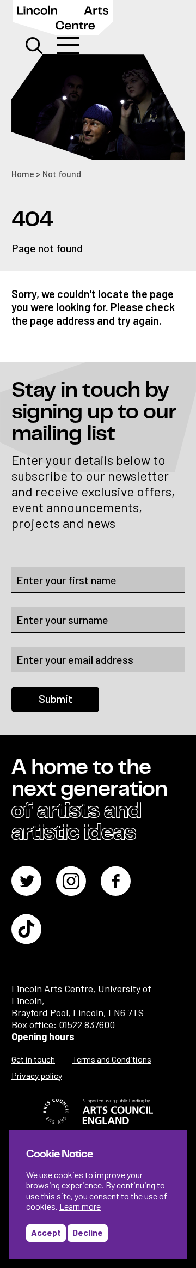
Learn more (80, 1206)
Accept (46, 1232)
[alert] (98, 1194)
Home (22, 173)
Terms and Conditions (111, 1059)
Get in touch (33, 1059)
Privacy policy (36, 1075)
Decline (87, 1232)
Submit (55, 698)
